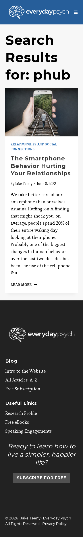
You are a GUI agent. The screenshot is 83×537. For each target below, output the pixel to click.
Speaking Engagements (28, 431)
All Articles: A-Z (21, 380)
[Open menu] (76, 12)
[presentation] (41, 112)
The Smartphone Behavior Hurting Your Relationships (41, 166)
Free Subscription (22, 389)
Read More (24, 284)
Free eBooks (17, 422)
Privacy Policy (54, 524)
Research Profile (21, 413)
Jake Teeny (24, 183)
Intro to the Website (25, 371)
